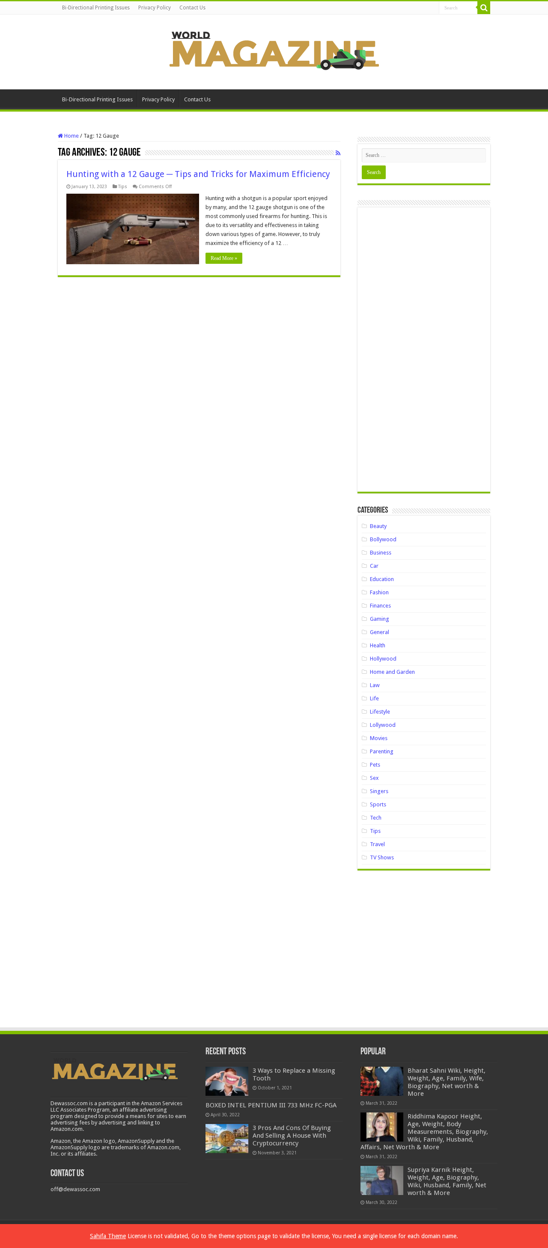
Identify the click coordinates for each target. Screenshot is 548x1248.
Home (71, 136)
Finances (380, 605)
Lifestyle (380, 711)
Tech (375, 817)
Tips (122, 186)
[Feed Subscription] (338, 153)
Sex (374, 778)
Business (380, 552)
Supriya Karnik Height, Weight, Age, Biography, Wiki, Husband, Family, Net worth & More (447, 1181)
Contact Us (192, 8)
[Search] (483, 7)
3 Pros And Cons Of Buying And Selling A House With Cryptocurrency (292, 1135)
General (379, 632)
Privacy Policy (154, 8)
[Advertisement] (424, 352)
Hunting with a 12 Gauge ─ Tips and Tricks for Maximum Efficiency (198, 174)
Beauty (378, 526)
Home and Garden (392, 672)
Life (374, 698)
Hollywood (383, 658)
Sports (378, 804)
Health (377, 645)
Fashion (379, 592)
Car (374, 566)
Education (382, 579)
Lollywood (383, 725)
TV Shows (382, 857)
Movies (378, 738)
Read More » (224, 258)
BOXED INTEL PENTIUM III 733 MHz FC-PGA (271, 1105)
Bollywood (383, 539)
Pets (375, 764)
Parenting (381, 751)
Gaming (379, 619)
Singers (379, 791)
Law (375, 685)
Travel (377, 844)
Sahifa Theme (108, 1236)
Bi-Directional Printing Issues (96, 8)
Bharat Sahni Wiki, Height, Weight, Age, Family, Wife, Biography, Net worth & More (446, 1082)
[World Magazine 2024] (274, 50)
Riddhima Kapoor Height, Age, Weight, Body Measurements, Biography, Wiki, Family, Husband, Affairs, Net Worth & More (424, 1131)
